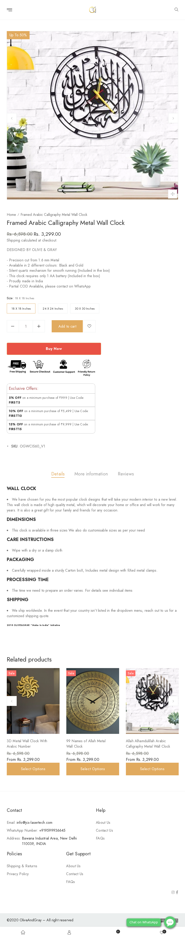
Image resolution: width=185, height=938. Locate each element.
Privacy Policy (18, 873)
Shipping (13, 240)
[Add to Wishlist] (89, 326)
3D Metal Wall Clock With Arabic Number (27, 743)
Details (58, 474)
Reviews (126, 474)
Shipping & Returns (22, 866)
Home (11, 214)
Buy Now (54, 348)
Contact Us (104, 830)
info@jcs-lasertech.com (35, 822)
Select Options (33, 768)
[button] (176, 10)
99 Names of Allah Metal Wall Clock (86, 743)
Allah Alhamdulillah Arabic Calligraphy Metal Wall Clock (148, 743)
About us (103, 822)
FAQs (100, 838)
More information (91, 474)
